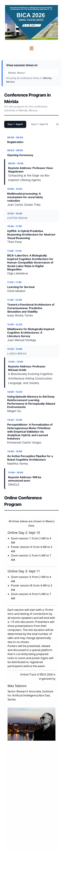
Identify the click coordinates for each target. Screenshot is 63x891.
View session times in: (22, 65)
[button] (31, 48)
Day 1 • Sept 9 (15, 124)
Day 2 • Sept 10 (39, 124)
